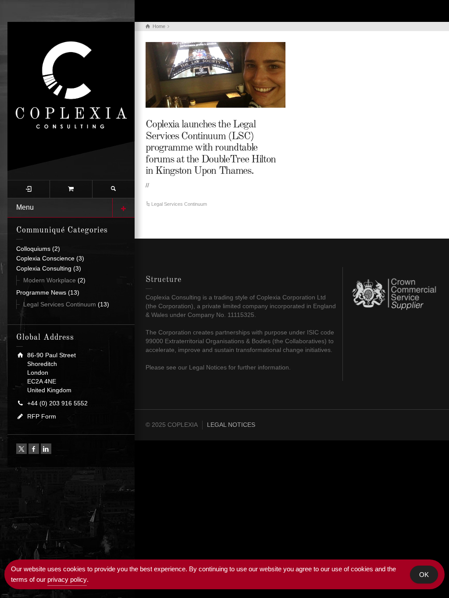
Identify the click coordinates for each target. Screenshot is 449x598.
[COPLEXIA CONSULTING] (71, 95)
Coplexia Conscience (45, 258)
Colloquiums (33, 248)
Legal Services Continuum (59, 304)
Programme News (41, 292)
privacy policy (67, 579)
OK (424, 574)
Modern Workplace (49, 280)
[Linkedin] (46, 448)
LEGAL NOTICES (231, 424)
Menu (25, 207)
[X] (21, 448)
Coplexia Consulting (43, 268)
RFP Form (41, 416)
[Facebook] (34, 448)
